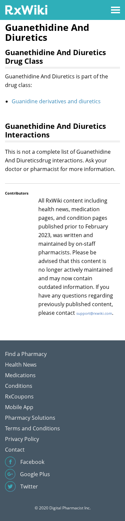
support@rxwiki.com (94, 313)
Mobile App (19, 407)
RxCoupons (19, 396)
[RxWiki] (26, 9)
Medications (20, 375)
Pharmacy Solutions (30, 417)
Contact (15, 449)
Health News (21, 364)
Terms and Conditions (32, 428)
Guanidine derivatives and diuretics (56, 101)
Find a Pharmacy (26, 354)
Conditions (18, 386)
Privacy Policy (22, 439)
